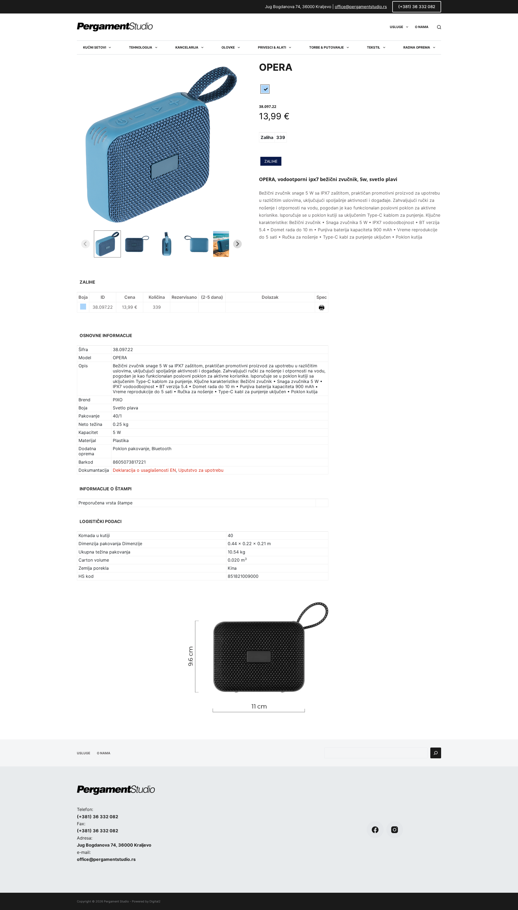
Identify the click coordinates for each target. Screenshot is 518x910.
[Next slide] (237, 244)
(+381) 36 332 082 (416, 6)
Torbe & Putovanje (326, 47)
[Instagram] (394, 829)
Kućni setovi (94, 47)
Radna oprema (416, 47)
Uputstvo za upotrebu (200, 470)
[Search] (439, 27)
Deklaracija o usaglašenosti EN (144, 470)
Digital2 (155, 901)
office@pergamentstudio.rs (361, 6)
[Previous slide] (85, 244)
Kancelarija (186, 47)
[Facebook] (375, 829)
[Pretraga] (435, 753)
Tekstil (373, 47)
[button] (107, 243)
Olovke (228, 47)
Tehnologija (140, 47)
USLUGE (396, 27)
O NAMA (421, 27)
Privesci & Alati (272, 47)
